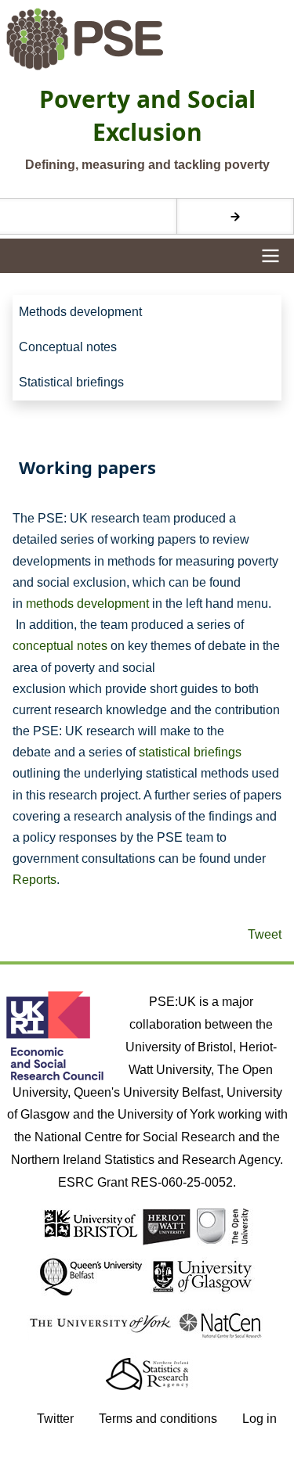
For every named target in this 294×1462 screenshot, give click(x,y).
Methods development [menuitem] (80, 311)
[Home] (147, 39)
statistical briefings (190, 752)
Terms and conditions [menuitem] (158, 1418)
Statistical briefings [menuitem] (71, 382)
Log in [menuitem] (259, 1418)
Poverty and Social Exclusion (147, 115)
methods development (87, 603)
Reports (34, 879)
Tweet (264, 934)
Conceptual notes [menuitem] (68, 347)
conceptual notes (60, 645)
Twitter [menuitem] (55, 1418)
